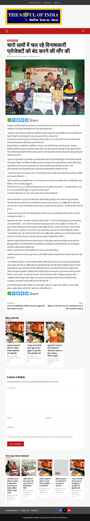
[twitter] (65, 510)
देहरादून (9, 40)
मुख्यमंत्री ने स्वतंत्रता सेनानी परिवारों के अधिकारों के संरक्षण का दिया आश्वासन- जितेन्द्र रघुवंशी (55, 350)
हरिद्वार (9, 473)
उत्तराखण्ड (15, 40)
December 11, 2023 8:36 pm (28, 56)
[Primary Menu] (7, 31)
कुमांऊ (57, 473)
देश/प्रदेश (26, 473)
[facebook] (60, 510)
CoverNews (52, 517)
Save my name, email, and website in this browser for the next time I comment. (41, 437)
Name (10, 418)
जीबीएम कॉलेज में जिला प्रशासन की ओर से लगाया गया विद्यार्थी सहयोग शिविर (28, 483)
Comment (11, 388)
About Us (57, 2)
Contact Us (47, 2)
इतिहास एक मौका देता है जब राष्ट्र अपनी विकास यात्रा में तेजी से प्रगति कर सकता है (65, 306)
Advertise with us (35, 2)
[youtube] (69, 510)
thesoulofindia (13, 56)
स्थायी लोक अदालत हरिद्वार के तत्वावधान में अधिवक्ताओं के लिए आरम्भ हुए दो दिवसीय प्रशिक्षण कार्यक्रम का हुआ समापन (12, 486)
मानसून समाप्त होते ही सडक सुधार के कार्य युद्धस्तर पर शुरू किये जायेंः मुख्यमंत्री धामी (77, 483)
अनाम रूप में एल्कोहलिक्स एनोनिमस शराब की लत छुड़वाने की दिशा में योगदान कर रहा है (26, 306)
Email (49, 418)
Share (34, 120)
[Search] (83, 31)
